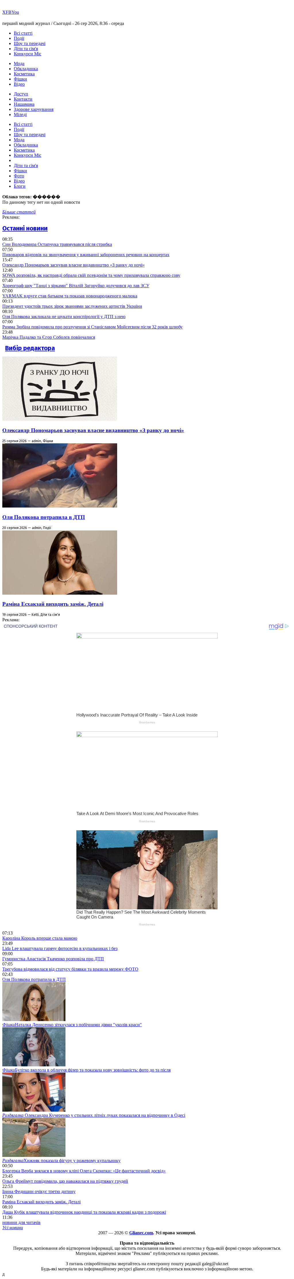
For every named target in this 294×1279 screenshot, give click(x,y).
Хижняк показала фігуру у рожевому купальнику (61, 1160)
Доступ (21, 93)
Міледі (20, 114)
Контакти (23, 99)
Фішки (20, 79)
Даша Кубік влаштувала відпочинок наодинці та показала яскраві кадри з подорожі (84, 1212)
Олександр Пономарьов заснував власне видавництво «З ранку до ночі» (73, 265)
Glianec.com (141, 1232)
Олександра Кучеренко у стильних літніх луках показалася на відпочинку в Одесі (93, 1115)
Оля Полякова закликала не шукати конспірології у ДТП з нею (63, 316)
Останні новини (25, 228)
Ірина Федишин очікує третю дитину (39, 1191)
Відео (19, 84)
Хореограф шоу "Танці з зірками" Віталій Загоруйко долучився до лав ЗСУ (75, 285)
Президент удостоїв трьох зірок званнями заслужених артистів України (72, 306)
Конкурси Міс (27, 53)
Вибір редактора (30, 348)
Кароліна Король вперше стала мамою (39, 938)
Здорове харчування (33, 109)
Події (19, 38)
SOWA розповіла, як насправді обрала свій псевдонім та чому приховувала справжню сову (91, 275)
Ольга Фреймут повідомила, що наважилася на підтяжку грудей (65, 1181)
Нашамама (24, 104)
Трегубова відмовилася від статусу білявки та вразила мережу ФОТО (70, 969)
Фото (19, 175)
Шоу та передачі (29, 43)
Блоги (20, 186)
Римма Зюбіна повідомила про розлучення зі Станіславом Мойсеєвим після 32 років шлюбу (92, 326)
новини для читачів (21, 1222)
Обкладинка (26, 68)
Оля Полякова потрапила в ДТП (43, 517)
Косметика (24, 73)
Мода (19, 63)
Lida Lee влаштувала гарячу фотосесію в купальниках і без (59, 948)
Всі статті (23, 33)
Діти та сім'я (26, 48)
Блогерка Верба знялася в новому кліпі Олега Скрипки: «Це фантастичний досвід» (84, 1170)
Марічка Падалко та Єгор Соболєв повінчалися (48, 337)
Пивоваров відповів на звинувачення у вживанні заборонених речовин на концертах (85, 254)
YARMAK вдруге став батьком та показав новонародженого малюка (69, 295)
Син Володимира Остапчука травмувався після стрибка (57, 244)
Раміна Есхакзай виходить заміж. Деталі (52, 604)
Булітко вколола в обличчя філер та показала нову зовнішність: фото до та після (86, 1070)
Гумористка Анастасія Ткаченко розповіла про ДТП (53, 958)
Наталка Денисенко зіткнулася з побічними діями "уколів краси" (72, 1024)
